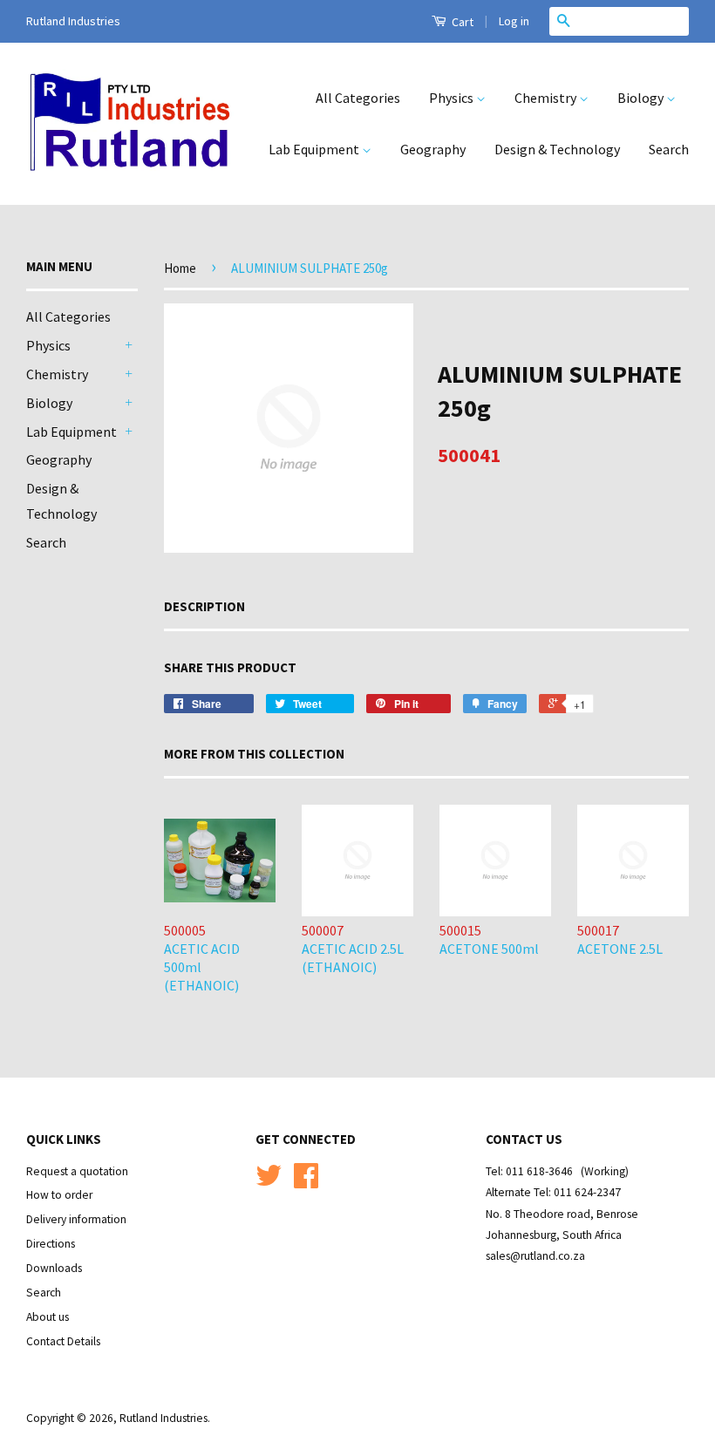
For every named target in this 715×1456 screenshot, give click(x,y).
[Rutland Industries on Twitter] (268, 1181)
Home (180, 268)
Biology (641, 97)
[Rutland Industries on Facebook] (306, 1181)
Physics (452, 97)
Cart (461, 22)
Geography (433, 149)
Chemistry (546, 97)
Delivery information (76, 1219)
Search (669, 149)
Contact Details (63, 1341)
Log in (514, 21)
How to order (59, 1194)
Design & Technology (557, 149)
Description (204, 606)
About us (47, 1317)
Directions (50, 1243)
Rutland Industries (163, 1418)
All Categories (358, 97)
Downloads (54, 1268)
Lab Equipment (315, 149)
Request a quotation (77, 1171)
